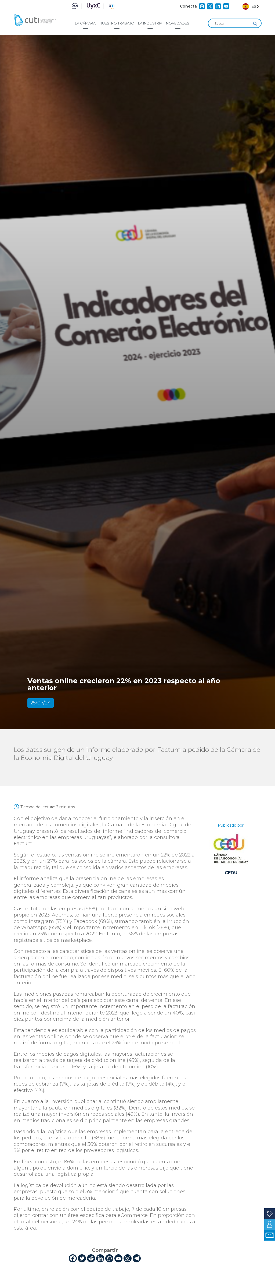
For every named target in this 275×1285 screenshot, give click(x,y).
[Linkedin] (100, 1258)
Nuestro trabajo (116, 23)
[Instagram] (128, 1258)
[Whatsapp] (109, 1258)
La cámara (85, 23)
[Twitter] (82, 1258)
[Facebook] (73, 1258)
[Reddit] (91, 1258)
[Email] (118, 1258)
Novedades (177, 23)
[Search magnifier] (255, 23)
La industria (150, 23)
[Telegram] (137, 1258)
